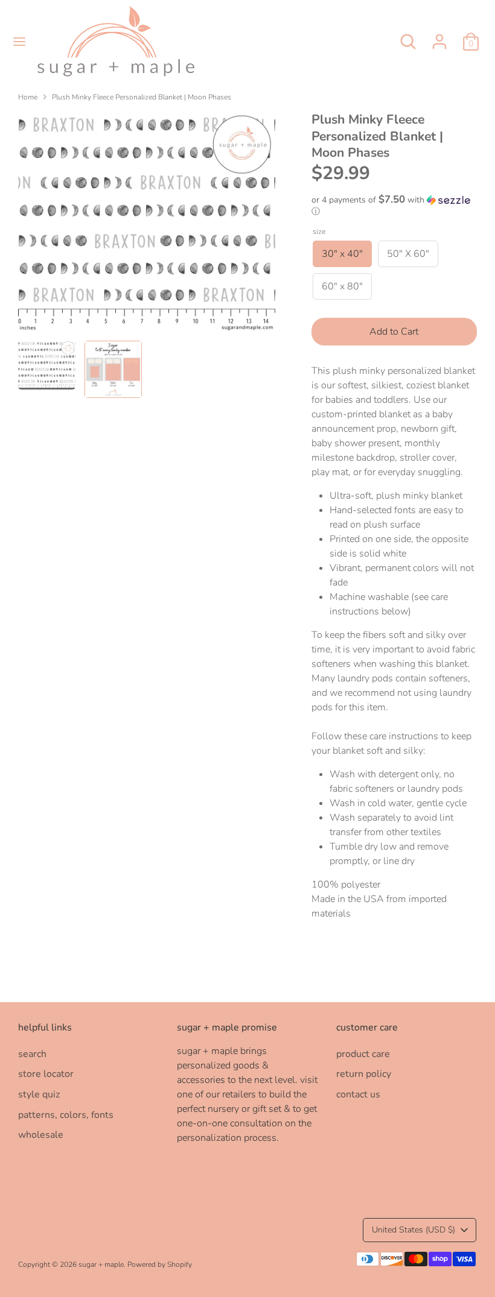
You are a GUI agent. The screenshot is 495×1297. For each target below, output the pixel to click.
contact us (358, 1094)
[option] (146, 226)
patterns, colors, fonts (65, 1115)
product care (363, 1054)
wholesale (40, 1134)
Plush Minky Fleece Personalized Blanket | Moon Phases (141, 97)
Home (27, 97)
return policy (363, 1074)
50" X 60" (408, 253)
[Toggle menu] (19, 42)
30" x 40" (342, 253)
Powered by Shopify (159, 1264)
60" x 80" (342, 286)
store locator (46, 1074)
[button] (394, 205)
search (32, 1054)
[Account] (439, 36)
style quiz (39, 1094)
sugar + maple (101, 1264)
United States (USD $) (413, 1229)
